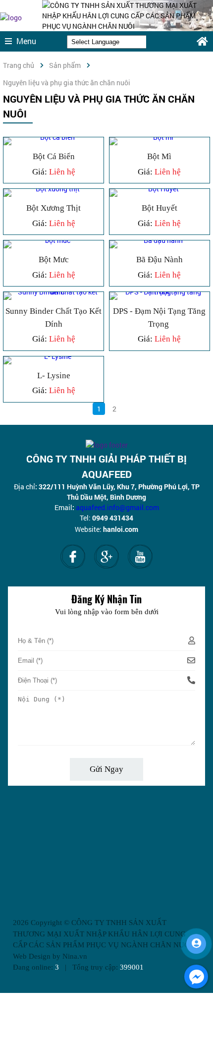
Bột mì (129, 151)
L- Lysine (28, 370)
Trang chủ (18, 65)
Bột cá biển (34, 151)
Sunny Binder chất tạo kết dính (48, 311)
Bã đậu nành (144, 254)
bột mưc (27, 254)
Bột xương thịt (39, 202)
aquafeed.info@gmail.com (117, 507)
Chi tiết (139, 415)
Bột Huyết (136, 202)
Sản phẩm (65, 65)
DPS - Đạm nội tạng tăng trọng (158, 311)
